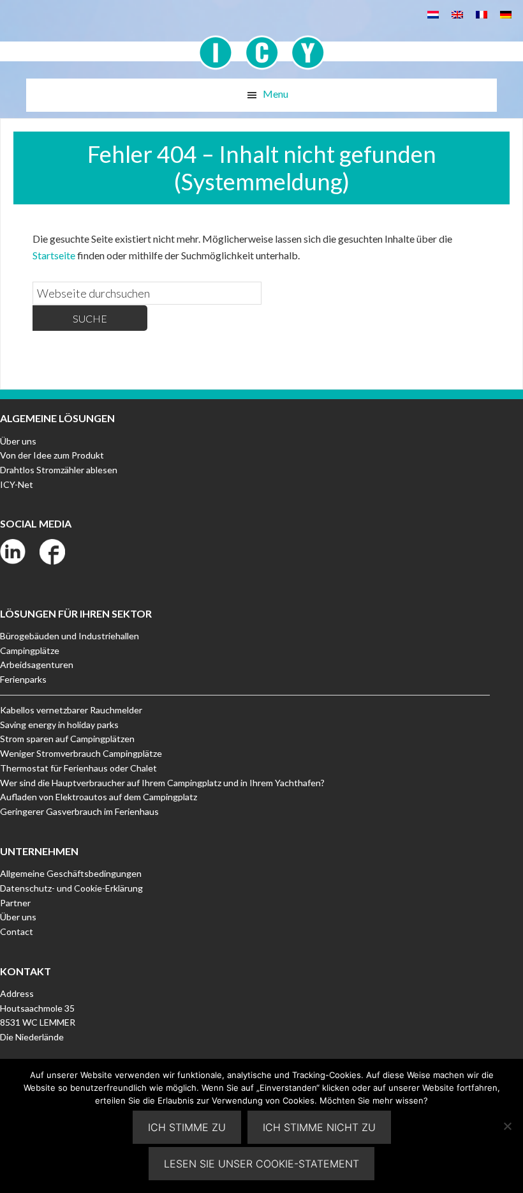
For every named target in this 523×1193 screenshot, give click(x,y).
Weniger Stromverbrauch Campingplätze (81, 753)
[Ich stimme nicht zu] (507, 1126)
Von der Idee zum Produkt (52, 455)
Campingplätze (29, 650)
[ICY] (262, 45)
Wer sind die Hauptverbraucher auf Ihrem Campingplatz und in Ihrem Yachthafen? (162, 782)
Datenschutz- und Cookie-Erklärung (71, 888)
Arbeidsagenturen (36, 664)
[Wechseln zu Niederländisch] (433, 13)
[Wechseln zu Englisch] (457, 13)
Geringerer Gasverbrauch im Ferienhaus (79, 811)
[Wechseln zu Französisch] (481, 13)
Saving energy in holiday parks (59, 724)
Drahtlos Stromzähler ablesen (58, 469)
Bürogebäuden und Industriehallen (69, 635)
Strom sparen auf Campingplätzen (67, 738)
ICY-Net (16, 484)
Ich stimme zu (187, 1127)
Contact (16, 931)
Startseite (54, 255)
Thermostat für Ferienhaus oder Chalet (78, 768)
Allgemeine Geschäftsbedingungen (71, 873)
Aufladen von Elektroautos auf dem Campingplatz (98, 796)
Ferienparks (23, 679)
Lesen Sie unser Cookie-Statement (261, 1163)
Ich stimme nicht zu (319, 1127)
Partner (15, 902)
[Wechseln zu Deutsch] (506, 13)
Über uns (18, 441)
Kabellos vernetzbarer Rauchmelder (71, 709)
